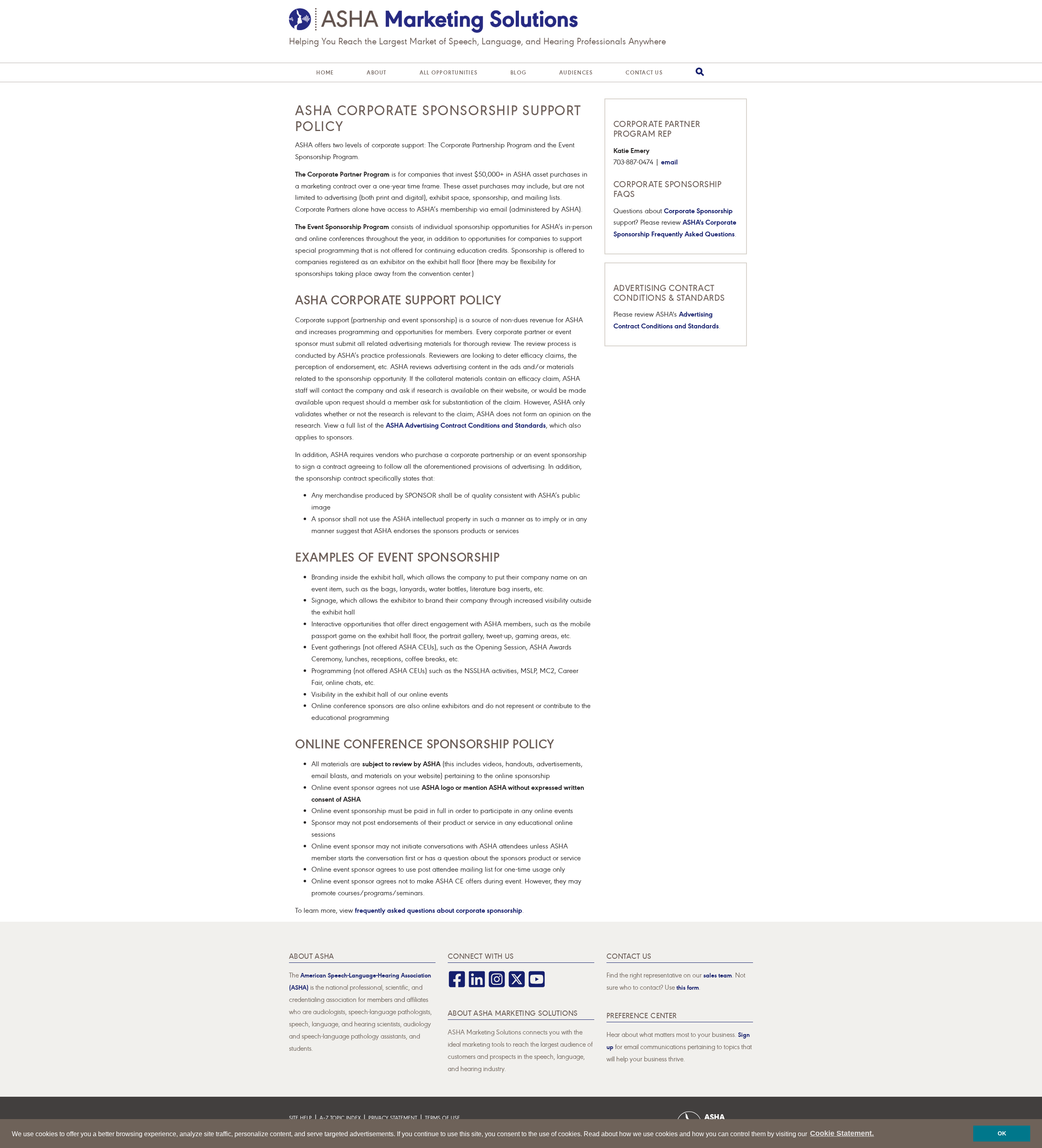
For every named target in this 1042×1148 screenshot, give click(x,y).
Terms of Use (442, 1118)
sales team (717, 975)
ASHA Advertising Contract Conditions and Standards (466, 425)
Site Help (300, 1118)
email (669, 161)
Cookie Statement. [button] (842, 1133)
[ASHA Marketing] (433, 20)
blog (518, 72)
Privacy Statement (392, 1118)
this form (687, 987)
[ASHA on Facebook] (457, 984)
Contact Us (644, 72)
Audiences (576, 72)
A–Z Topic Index (340, 1118)
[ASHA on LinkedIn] (477, 984)
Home (325, 72)
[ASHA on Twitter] (517, 984)
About (376, 72)
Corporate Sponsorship (698, 210)
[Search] (700, 72)
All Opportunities (448, 72)
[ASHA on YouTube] (537, 984)
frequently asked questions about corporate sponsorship (438, 910)
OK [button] (1002, 1133)
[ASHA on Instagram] (497, 984)
